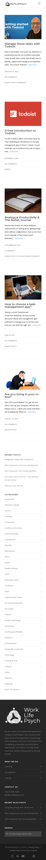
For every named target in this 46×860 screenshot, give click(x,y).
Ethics (7, 557)
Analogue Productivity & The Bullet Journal (22, 219)
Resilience (9, 637)
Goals (7, 574)
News (7, 591)
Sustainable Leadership (14, 649)
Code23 (34, 850)
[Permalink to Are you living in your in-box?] (23, 377)
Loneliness (9, 585)
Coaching (8, 516)
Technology (9, 655)
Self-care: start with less (14, 486)
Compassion (10, 522)
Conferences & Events (13, 528)
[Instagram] (12, 856)
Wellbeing (8, 684)
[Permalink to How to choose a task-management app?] (23, 287)
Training (8, 666)
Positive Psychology (12, 620)
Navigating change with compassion (19, 459)
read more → (33, 65)
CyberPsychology (11, 534)
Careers (8, 511)
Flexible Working (11, 568)
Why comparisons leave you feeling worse (21, 465)
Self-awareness (11, 643)
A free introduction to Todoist (20, 132)
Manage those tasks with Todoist (22, 45)
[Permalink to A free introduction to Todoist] (23, 114)
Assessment (9, 499)
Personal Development (14, 603)
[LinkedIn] (17, 856)
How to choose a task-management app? (20, 306)
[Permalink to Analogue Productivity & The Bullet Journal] (23, 201)
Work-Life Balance (12, 689)
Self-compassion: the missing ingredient (20, 471)
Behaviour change (12, 505)
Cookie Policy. (14, 850)
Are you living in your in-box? (22, 396)
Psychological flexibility (28, 256)
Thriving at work (11, 660)
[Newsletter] (33, 856)
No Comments (11, 77)
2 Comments (10, 251)
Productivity (11, 82)
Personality (9, 609)
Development (10, 539)
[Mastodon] (28, 856)
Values (7, 672)
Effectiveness (10, 551)
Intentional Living (11, 580)
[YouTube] (23, 856)
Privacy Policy (33, 847)
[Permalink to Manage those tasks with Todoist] (23, 27)
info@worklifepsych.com (14, 795)
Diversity (8, 545)
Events (8, 169)
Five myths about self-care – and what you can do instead (22, 478)
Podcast (8, 614)
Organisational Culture (13, 597)
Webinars (21, 82)
